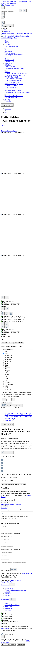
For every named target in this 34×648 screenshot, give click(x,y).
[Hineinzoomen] (11, 313)
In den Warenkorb (6, 403)
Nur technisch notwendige (9, 644)
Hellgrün (7, 371)
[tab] (18, 415)
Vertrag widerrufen (6, 582)
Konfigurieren (21, 644)
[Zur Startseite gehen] (7, 5)
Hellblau (7, 367)
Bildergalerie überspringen (9, 131)
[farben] (13, 255)
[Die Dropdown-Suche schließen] (25, 10)
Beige (6, 352)
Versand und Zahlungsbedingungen (15, 590)
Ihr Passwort (5, 502)
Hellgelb (7, 369)
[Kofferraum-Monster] (13, 133)
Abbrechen (4, 508)
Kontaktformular (16, 580)
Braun (6, 353)
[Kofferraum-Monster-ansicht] (13, 214)
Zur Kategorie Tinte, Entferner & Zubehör (17, 92)
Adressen (21, 33)
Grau (6, 365)
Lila (6, 372)
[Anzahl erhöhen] (13, 399)
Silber (6, 386)
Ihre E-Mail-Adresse (7, 500)
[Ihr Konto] (3, 22)
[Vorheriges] (3, 297)
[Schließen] (1, 311)
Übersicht (4, 33)
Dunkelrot (8, 361)
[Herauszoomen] (3, 313)
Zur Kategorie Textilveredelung (14, 55)
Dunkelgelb (8, 357)
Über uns (7, 595)
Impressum (8, 610)
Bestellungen (28, 33)
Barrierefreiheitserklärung (12, 605)
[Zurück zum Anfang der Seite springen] (3, 636)
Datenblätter (8, 606)
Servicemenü (5, 585)
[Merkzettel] (2, 20)
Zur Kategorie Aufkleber (12, 46)
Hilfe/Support (9, 588)
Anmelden (4, 30)
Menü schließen (8, 26)
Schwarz (7, 382)
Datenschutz (8, 608)
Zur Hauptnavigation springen (16, 2)
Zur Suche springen (23, 1)
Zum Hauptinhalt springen (9, 1)
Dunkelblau (8, 355)
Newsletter (8, 593)
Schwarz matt (9, 384)
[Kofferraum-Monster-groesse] (13, 173)
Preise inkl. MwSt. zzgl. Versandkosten (12, 342)
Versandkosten (5, 628)
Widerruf (7, 592)
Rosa (6, 378)
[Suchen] (20, 10)
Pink (6, 376)
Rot (6, 380)
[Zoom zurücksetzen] (7, 313)
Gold (6, 363)
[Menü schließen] (5, 48)
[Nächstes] (7, 297)
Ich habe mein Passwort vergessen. (11, 504)
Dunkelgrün (8, 359)
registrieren (7, 31)
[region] (17, 233)
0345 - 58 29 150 (27, 573)
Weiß (6, 388)
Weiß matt (8, 390)
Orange (7, 374)
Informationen (5, 599)
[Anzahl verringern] (4, 399)
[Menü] (3, 7)
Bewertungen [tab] (9, 420)
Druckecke (4, 125)
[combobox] (9, 11)
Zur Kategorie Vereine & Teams (14, 68)
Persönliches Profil (12, 33)
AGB (6, 603)
